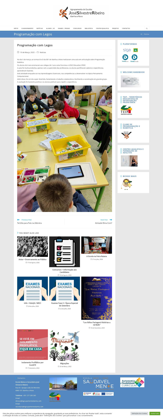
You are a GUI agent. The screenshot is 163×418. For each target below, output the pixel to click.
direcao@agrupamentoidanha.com (28, 401)
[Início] (141, 34)
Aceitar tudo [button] (155, 413)
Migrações (64, 363)
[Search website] (146, 29)
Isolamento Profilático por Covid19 (33, 363)
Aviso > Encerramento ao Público (32, 259)
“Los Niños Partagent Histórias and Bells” (96, 323)
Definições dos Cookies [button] (139, 413)
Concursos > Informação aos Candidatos (64, 271)
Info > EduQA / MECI (32, 303)
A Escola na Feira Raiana (96, 256)
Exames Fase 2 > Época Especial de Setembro (64, 304)
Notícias (146, 34)
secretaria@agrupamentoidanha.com (29, 407)
